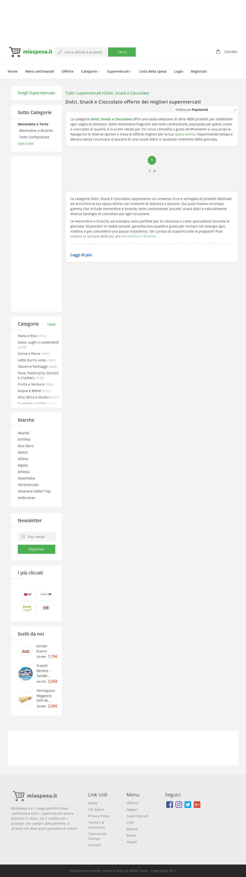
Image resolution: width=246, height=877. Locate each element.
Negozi (132, 809)
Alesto (23, 452)
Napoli (132, 842)
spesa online (185, 134)
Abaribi (24, 433)
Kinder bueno (42, 648)
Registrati (199, 71)
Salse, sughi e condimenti (38, 342)
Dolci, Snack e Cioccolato (126, 93)
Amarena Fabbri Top (34, 491)
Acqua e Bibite (30, 390)
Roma (131, 835)
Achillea (24, 439)
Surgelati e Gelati (32, 403)
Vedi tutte (25, 143)
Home (13, 71)
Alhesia (24, 471)
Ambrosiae (26, 497)
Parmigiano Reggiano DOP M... (46, 695)
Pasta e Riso (28, 335)
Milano (132, 829)
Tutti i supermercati (83, 93)
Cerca (122, 52)
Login (178, 71)
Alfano (23, 458)
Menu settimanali (39, 71)
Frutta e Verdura (31, 384)
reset (51, 324)
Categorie (89, 71)
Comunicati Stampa (97, 836)
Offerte (68, 71)
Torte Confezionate (34, 137)
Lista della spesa (152, 71)
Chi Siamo (96, 809)
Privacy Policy (99, 816)
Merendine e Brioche (36, 130)
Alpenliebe (26, 478)
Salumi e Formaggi (33, 366)
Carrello (230, 51)
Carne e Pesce (29, 353)
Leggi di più (81, 254)
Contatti (94, 845)
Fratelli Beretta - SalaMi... (43, 670)
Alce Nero (25, 446)
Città (130, 822)
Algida (23, 465)
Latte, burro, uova (32, 360)
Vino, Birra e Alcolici (34, 397)
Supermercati (118, 71)
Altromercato (28, 484)
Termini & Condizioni (96, 825)
